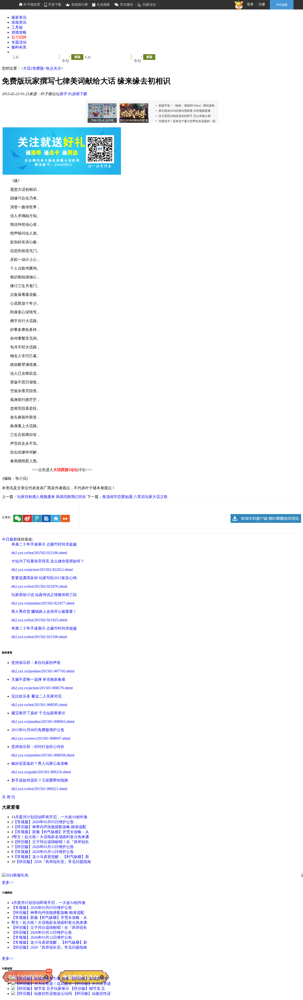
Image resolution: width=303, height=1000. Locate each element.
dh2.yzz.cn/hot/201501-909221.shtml (39, 789)
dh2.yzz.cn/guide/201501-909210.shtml (41, 772)
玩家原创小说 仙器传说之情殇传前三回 (44, 595)
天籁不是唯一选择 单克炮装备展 (38, 679)
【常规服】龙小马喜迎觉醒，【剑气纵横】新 (51, 857)
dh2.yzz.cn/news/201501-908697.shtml (40, 738)
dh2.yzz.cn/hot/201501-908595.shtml (39, 705)
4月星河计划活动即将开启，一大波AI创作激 (50, 817)
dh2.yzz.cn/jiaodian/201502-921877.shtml (42, 603)
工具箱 (17, 27)
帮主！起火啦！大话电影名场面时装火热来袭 (51, 837)
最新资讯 (19, 17)
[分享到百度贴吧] (46, 518)
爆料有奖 (19, 47)
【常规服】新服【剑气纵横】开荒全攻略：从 (51, 832)
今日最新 (9, 539)
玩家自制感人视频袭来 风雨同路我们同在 (51, 497)
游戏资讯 (19, 22)
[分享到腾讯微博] (36, 518)
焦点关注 (53, 68)
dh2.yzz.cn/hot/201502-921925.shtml (39, 620)
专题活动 (19, 42)
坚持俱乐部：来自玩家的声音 (36, 663)
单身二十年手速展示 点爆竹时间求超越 (44, 544)
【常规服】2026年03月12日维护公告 (43, 852)
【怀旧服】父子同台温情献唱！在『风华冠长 (51, 842)
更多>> (8, 882)
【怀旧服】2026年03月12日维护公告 (43, 847)
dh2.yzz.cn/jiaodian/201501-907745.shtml (42, 671)
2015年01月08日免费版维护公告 (37, 730)
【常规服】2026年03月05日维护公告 (43, 822)
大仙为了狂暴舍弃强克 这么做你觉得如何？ (47, 561)
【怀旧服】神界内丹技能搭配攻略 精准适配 (49, 827)
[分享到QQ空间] (55, 518)
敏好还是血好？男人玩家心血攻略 (39, 763)
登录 (250, 4)
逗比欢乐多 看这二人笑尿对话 (36, 696)
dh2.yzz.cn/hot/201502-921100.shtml (39, 553)
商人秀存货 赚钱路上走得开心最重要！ (44, 611)
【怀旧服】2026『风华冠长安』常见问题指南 (53, 862)
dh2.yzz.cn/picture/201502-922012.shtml (42, 570)
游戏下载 (79, 94)
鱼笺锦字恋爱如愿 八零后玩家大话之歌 (135, 497)
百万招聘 (19, 37)
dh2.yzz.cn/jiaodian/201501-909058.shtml (42, 755)
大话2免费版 (33, 68)
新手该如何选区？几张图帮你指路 (39, 780)
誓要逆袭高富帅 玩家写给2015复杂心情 (44, 578)
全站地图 (281, 4)
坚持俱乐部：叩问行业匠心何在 (37, 747)
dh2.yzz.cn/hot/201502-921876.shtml (39, 586)
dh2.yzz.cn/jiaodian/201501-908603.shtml (42, 722)
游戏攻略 (19, 32)
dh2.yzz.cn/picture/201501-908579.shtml (42, 688)
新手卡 (65, 94)
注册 (261, 4)
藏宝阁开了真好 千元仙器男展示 (38, 713)
